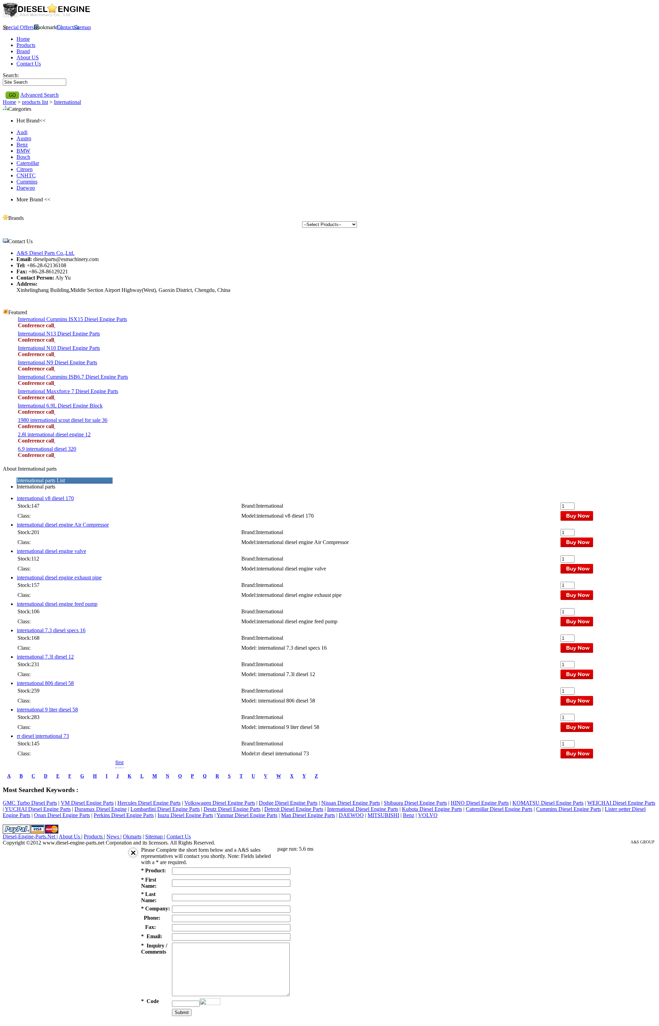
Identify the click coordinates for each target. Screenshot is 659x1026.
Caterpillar (27, 163)
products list (35, 102)
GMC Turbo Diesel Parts (30, 803)
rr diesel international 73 (43, 736)
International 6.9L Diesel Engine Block (60, 406)
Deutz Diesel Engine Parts (232, 809)
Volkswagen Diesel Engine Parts (219, 803)
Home (23, 39)
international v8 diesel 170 (45, 498)
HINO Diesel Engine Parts (480, 803)
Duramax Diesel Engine (100, 809)
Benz (22, 145)
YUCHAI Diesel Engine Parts (38, 809)
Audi (21, 132)
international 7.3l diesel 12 (45, 657)
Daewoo (25, 188)
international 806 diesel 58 (45, 683)
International (67, 102)
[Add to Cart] (54, 325)
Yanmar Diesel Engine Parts (247, 815)
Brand (23, 51)
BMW (23, 151)
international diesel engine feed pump (57, 604)
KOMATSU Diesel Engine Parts (547, 803)
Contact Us (28, 64)
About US (27, 57)
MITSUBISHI (383, 815)
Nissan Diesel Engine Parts (350, 803)
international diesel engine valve (51, 551)
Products (25, 45)
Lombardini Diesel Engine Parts (165, 809)
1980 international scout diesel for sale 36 (62, 420)
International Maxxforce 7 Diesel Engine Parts (68, 391)
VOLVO (428, 815)
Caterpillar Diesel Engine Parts (499, 809)
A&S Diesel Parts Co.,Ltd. (45, 253)
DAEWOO (351, 815)
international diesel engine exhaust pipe (59, 577)
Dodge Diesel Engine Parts (288, 803)
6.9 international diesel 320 (47, 449)
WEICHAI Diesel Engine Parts (621, 803)
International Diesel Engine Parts (362, 809)
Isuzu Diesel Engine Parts (185, 815)
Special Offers (18, 27)
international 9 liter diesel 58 (47, 709)
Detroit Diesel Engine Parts (293, 809)
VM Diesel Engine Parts (87, 803)
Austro (23, 138)
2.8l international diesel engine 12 (54, 434)
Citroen (24, 169)
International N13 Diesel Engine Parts (59, 334)
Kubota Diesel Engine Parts (432, 809)
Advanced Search (39, 95)
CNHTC (26, 175)
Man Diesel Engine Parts (308, 815)
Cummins (26, 182)
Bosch (23, 157)
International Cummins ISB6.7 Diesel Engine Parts (73, 377)
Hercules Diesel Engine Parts (149, 803)
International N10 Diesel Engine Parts (59, 348)
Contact (65, 27)
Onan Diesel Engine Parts (62, 815)
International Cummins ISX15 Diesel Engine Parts (72, 319)
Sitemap (82, 27)
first (119, 762)
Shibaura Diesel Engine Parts (415, 803)
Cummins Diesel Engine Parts (568, 809)
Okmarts (132, 836)
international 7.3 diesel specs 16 (51, 630)
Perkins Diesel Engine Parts (124, 815)
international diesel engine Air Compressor (63, 525)
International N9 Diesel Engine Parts (57, 362)
